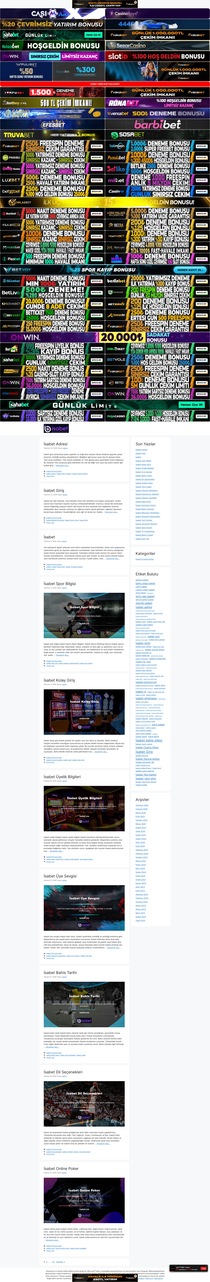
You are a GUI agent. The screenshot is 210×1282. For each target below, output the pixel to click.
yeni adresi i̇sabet (86, 859)
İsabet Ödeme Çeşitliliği (146, 498)
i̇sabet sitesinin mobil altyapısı (144, 688)
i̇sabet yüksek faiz (158, 704)
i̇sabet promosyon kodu (144, 685)
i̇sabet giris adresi (157, 639)
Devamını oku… (62, 465)
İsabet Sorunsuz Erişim (146, 505)
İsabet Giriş (54, 490)
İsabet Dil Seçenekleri (63, 1072)
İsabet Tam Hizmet (144, 520)
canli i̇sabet (141, 586)
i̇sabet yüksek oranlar (70, 1152)
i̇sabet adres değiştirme (55, 859)
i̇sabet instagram (157, 658)
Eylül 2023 (140, 891)
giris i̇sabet (150, 593)
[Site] (52, 145)
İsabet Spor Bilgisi (60, 583)
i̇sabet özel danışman (154, 707)
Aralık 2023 (141, 880)
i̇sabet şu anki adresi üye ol (143, 725)
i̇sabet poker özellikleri (78, 1248)
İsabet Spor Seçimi (144, 528)
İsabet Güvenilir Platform (146, 524)
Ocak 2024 (140, 876)
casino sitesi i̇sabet (145, 590)
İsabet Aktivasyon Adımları (147, 494)
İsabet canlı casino (144, 744)
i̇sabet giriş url (140, 650)
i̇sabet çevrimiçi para (141, 707)
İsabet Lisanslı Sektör (80, 474)
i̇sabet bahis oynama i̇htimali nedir (145, 610)
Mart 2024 (140, 868)
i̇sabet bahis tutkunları (144, 613)
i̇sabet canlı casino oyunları (146, 631)
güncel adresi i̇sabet (145, 599)
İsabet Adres (141, 736)
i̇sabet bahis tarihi (52, 1055)
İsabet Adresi (55, 444)
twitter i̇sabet (151, 728)
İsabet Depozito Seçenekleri (148, 516)
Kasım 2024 (141, 839)
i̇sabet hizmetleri (142, 659)
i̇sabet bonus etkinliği (142, 616)
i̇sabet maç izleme (144, 670)
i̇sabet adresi (51, 474)
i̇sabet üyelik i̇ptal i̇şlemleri (143, 713)
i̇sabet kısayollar (140, 668)
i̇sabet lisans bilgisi (151, 668)
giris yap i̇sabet (145, 596)
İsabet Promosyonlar (54, 471)
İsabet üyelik (81, 1055)
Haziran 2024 (142, 857)
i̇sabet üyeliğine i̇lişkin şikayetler (145, 716)
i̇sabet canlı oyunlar (141, 637)
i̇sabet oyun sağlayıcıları (150, 679)
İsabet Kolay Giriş (59, 680)
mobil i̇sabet (140, 728)
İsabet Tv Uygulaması (145, 531)
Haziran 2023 (142, 902)
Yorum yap (50, 476)
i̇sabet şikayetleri (155, 719)
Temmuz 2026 (142, 805)
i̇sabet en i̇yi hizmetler (142, 640)
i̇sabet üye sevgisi (73, 956)
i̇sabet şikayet (142, 718)
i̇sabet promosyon (146, 682)
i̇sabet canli (67, 760)
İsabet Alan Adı (142, 539)
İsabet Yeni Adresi (146, 774)
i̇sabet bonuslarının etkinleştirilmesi (145, 619)
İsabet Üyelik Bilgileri (62, 776)
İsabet (49, 537)
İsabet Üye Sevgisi (60, 876)
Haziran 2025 (141, 820)
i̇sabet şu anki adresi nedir (145, 721)
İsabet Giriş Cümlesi (64, 474)
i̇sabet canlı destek (143, 633)
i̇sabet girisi (50, 1248)
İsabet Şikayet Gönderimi (147, 490)
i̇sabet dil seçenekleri (53, 1152)
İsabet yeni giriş (86, 956)
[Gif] (105, 202)
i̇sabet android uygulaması (56, 956)
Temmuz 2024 (142, 854)
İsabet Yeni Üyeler (144, 487)
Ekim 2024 (140, 842)
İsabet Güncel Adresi (148, 758)
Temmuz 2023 (142, 898)
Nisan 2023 (141, 909)
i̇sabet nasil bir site (157, 676)
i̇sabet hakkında (143, 655)
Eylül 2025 (140, 816)
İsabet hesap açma (143, 765)
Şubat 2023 (141, 917)
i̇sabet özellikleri (140, 710)
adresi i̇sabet (142, 580)
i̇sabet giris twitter (144, 646)
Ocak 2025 (140, 831)
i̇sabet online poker (62, 1248)
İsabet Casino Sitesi (147, 747)
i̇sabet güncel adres (154, 649)
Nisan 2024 (141, 865)
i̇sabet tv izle (140, 695)
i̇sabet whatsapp (146, 698)
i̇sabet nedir (139, 679)
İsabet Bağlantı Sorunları (55, 520)
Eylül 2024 (140, 846)
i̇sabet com (154, 636)
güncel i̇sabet (144, 603)
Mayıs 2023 (141, 906)
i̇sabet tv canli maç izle (155, 692)
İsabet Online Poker (61, 1168)
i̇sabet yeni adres (142, 702)
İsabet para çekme (145, 771)
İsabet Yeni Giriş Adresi (146, 782)
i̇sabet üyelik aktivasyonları (153, 710)
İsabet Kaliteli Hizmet (143, 768)
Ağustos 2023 (142, 894)
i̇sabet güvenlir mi (143, 653)
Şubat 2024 (141, 872)
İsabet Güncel (142, 755)
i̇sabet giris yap (51, 663)
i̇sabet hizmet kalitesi (157, 656)
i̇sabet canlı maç (157, 633)
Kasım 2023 (141, 883)
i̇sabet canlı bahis (144, 624)
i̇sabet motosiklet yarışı (142, 676)
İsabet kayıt (156, 768)
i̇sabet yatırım (162, 699)
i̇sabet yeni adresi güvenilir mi (144, 704)
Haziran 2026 (142, 809)
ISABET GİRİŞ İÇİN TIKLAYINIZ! (105, 84)
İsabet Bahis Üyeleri (144, 535)
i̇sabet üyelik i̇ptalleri (157, 713)
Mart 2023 (140, 913)
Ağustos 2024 (142, 850)
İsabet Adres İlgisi (58, 567)
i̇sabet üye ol (158, 716)
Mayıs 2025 (141, 824)
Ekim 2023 (140, 887)
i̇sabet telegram (159, 688)
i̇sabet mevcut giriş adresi (145, 673)
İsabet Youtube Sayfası (74, 567)
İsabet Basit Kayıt (143, 502)
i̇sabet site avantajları (67, 1055)
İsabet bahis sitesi (149, 740)
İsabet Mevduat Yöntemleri (147, 513)
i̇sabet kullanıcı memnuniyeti (68, 663)
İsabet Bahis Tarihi (60, 972)
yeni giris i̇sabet (84, 1152)
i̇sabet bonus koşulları (54, 760)
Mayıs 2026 (141, 813)
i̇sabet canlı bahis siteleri (143, 628)
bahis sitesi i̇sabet (145, 583)
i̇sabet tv (141, 691)
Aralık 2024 (141, 835)
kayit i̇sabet (158, 724)
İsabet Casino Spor (72, 520)
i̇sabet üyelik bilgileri (71, 859)
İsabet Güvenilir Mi (145, 762)
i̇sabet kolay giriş (78, 760)
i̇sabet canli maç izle (156, 622)
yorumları (155, 734)
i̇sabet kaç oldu (143, 661)
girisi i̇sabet (141, 593)
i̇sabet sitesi (160, 685)
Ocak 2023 (140, 920)
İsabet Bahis (153, 736)
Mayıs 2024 (141, 861)
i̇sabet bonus (158, 613)
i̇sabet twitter (151, 695)
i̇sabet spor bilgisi (86, 663)
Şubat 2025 (141, 828)
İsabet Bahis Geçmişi (145, 509)
